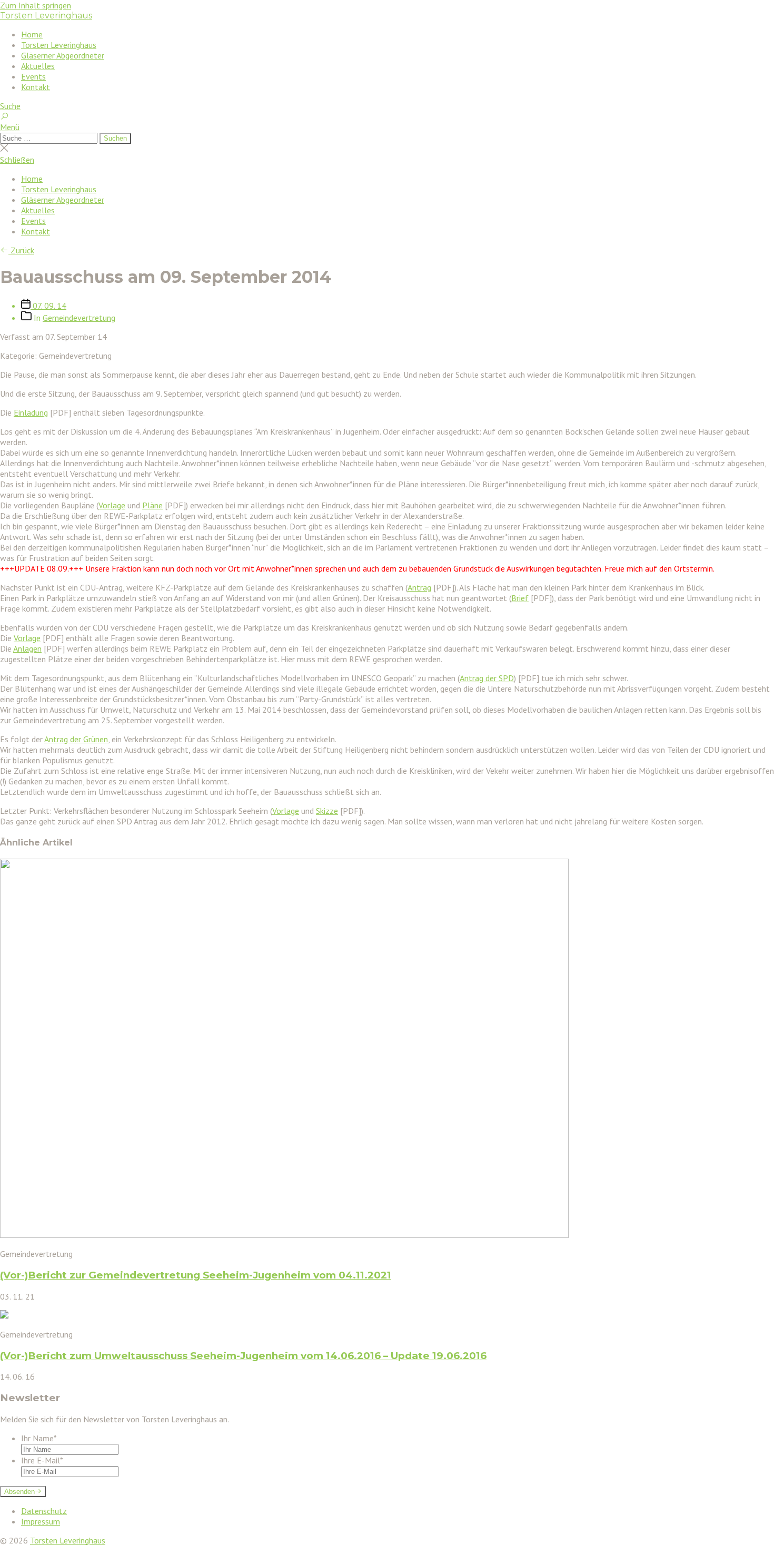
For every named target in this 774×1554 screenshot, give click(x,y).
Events (33, 76)
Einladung (31, 412)
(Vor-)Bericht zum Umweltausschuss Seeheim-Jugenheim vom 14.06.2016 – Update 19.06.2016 (243, 1356)
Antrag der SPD (487, 678)
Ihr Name (39, 1438)
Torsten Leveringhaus (46, 16)
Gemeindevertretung (79, 317)
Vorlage (111, 505)
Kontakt (35, 87)
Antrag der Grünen (76, 739)
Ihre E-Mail (42, 1460)
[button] (387, 127)
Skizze (327, 810)
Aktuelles (38, 66)
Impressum (40, 1521)
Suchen (115, 138)
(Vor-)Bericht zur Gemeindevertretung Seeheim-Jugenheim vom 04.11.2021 (195, 1275)
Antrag (419, 587)
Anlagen (27, 648)
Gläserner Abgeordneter (62, 55)
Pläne (152, 505)
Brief (520, 598)
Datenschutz (44, 1511)
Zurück (21, 250)
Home (32, 34)
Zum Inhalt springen (35, 5)
